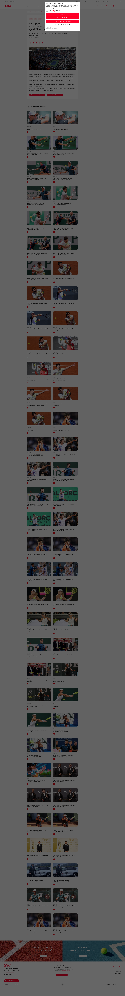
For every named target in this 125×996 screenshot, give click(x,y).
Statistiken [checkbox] (57, 10)
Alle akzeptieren (62, 14)
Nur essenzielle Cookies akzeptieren (62, 21)
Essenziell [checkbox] (50, 10)
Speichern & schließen (62, 18)
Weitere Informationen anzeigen (62, 24)
